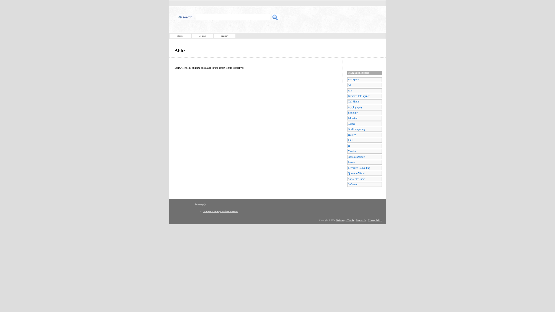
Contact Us (361, 220)
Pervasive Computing (359, 167)
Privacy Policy (375, 220)
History (352, 134)
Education (353, 118)
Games (351, 123)
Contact (202, 35)
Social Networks (356, 178)
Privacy (225, 35)
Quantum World (356, 173)
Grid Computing (356, 129)
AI (349, 84)
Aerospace (353, 79)
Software (352, 184)
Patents (351, 162)
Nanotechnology (356, 156)
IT (349, 145)
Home (180, 35)
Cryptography (355, 107)
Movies (352, 151)
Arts (350, 90)
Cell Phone (353, 101)
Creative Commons (229, 211)
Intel (350, 140)
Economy (353, 112)
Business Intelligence (359, 96)
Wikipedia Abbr (211, 211)
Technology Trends (345, 220)
